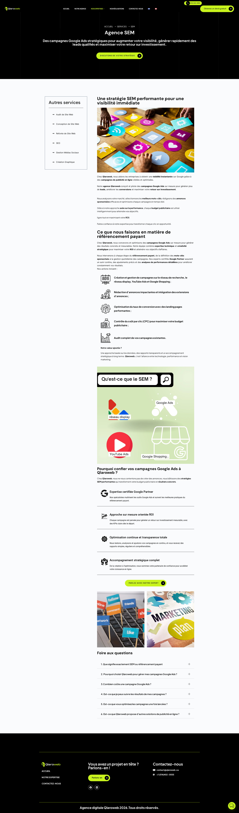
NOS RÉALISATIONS (117, 9)
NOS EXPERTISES (97, 9)
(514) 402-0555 (195, 3)
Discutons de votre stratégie (117, 55)
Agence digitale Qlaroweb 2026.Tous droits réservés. (119, 808)
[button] (232, 806)
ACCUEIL (66, 9)
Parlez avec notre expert (144, 583)
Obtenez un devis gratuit (215, 8)
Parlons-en (97, 777)
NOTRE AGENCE (80, 9)
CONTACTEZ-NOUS (136, 9)
